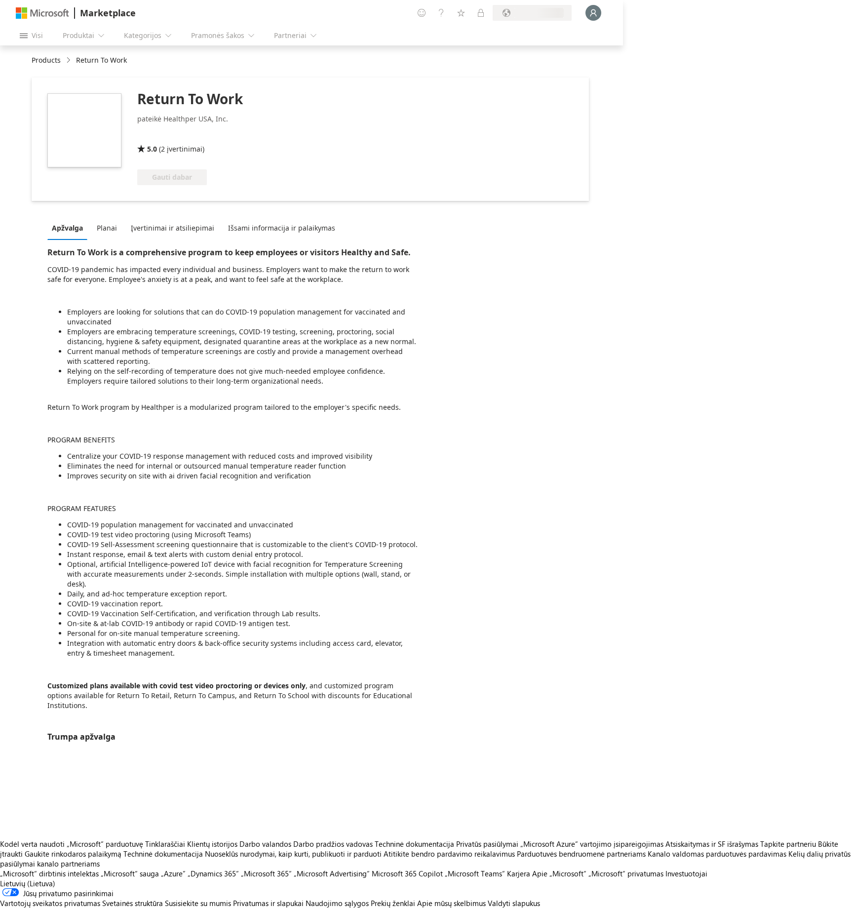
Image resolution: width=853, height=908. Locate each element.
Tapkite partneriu (788, 844)
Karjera (518, 873)
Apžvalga (67, 228)
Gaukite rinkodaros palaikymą (73, 854)
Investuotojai (686, 873)
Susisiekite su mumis (198, 903)
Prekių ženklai (393, 903)
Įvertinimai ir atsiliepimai (172, 228)
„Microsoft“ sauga (130, 873)
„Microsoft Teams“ (475, 873)
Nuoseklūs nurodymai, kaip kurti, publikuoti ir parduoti (293, 854)
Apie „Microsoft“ (559, 873)
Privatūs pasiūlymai (487, 844)
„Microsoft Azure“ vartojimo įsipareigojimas (592, 844)
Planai (107, 228)
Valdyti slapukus (514, 903)
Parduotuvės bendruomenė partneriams (581, 854)
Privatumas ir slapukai (268, 903)
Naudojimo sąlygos (337, 903)
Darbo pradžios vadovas (333, 844)
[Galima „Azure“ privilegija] (177, 135)
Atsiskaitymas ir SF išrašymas (711, 844)
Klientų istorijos (212, 844)
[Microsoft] (42, 13)
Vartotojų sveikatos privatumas (50, 903)
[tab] (69, 227)
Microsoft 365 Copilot (407, 873)
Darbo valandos (265, 844)
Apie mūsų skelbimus (451, 903)
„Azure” (173, 873)
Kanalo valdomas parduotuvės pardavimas (717, 854)
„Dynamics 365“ (213, 873)
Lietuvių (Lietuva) (27, 883)
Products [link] (46, 60)
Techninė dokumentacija (414, 844)
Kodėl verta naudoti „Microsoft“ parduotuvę (71, 844)
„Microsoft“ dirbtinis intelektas (49, 873)
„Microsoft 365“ (266, 873)
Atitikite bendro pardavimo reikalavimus (449, 854)
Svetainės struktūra (132, 903)
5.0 (152, 149)
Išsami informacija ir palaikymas (281, 228)
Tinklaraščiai (165, 844)
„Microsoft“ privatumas (625, 873)
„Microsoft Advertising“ (332, 873)
